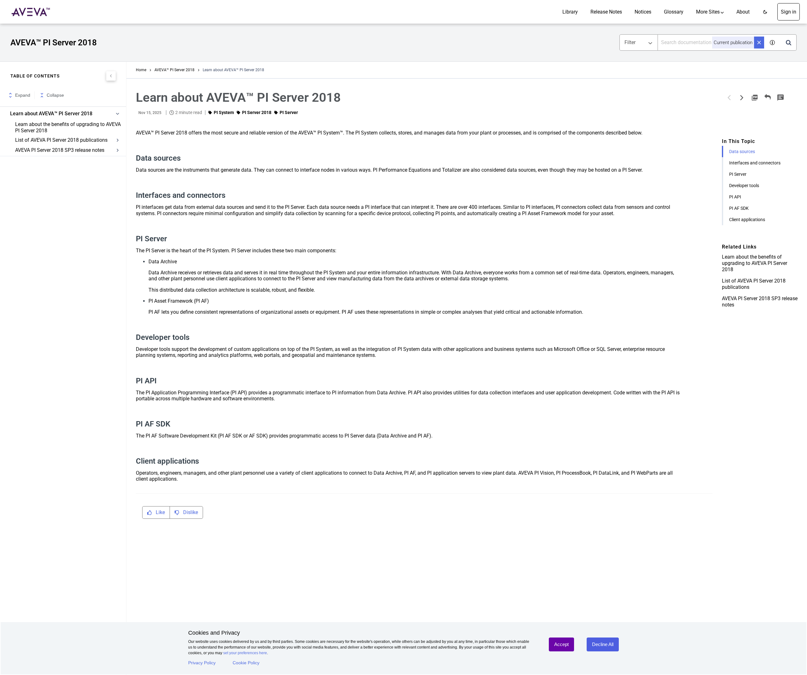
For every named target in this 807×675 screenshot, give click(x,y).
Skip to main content (26, 7)
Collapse (55, 95)
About (743, 12)
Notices (643, 12)
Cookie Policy (246, 662)
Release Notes (606, 12)
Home (141, 70)
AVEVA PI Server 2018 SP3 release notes (59, 150)
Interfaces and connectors (755, 162)
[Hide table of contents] (111, 76)
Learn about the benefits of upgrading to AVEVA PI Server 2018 (68, 127)
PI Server (737, 174)
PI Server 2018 (256, 112)
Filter (630, 42)
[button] (765, 11)
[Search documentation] (788, 42)
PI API (735, 196)
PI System (224, 112)
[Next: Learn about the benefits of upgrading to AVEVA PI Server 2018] (741, 97)
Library (570, 12)
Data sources (742, 151)
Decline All (602, 644)
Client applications (747, 219)
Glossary (673, 12)
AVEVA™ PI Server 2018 (174, 70)
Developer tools (744, 185)
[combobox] (711, 42)
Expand (22, 95)
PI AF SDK (739, 208)
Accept (561, 644)
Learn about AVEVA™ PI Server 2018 (51, 113)
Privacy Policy (202, 662)
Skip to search (72, 7)
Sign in (788, 12)
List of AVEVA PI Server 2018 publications (61, 140)
